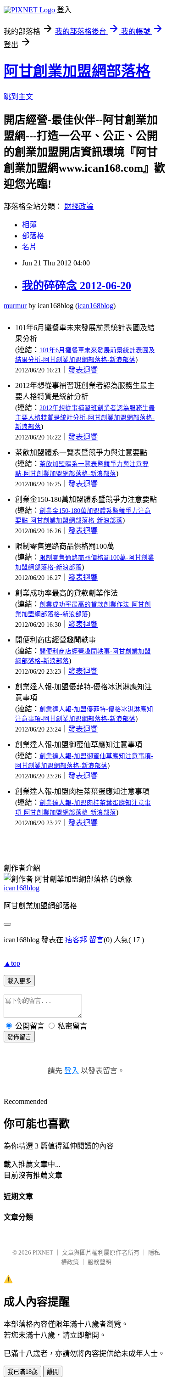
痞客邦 (76, 940)
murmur (15, 306)
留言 (96, 940)
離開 (53, 1371)
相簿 (29, 225)
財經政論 (79, 206)
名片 (29, 247)
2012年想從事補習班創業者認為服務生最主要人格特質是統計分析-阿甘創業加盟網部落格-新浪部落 (85, 417)
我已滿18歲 (22, 1371)
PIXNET (43, 1252)
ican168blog (95, 306)
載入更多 (19, 981)
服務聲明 (99, 1262)
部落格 (33, 236)
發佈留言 (19, 1037)
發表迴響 (83, 370)
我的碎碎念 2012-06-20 (76, 286)
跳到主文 (18, 97)
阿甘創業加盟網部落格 (77, 71)
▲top (12, 963)
